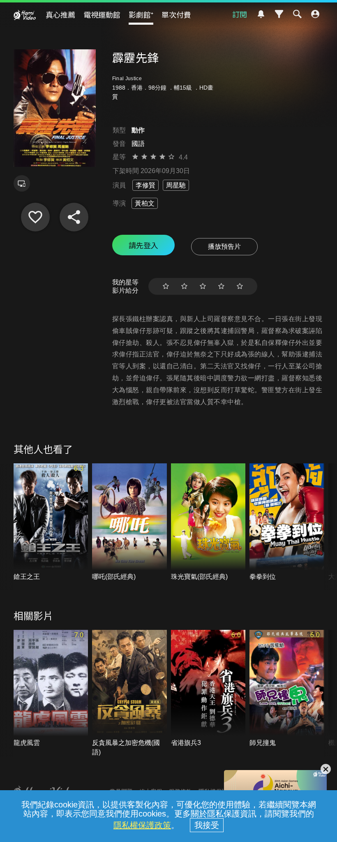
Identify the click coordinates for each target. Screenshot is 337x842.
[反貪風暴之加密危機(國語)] (129, 693)
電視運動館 (101, 14)
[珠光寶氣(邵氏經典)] (208, 522)
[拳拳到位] (286, 522)
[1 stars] (166, 286)
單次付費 (176, 14)
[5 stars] (240, 286)
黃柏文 (145, 203)
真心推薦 (60, 14)
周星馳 (176, 185)
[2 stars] (184, 286)
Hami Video (25, 14)
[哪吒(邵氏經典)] (129, 522)
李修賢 (145, 185)
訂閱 (239, 14)
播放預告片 (224, 246)
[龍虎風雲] (51, 689)
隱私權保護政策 (142, 825)
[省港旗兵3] (208, 689)
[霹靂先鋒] (35, 217)
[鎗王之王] (51, 522)
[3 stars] (203, 286)
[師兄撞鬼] (286, 689)
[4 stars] (221, 286)
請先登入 (143, 245)
